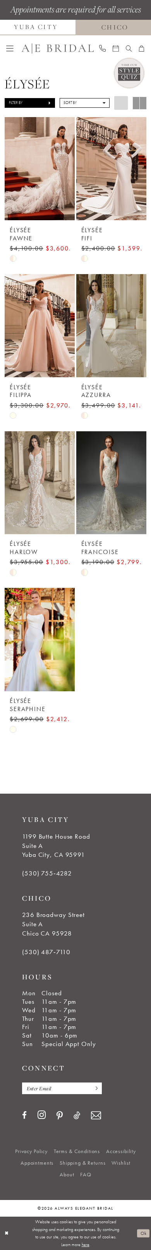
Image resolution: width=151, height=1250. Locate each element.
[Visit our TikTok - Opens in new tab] (77, 1116)
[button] (10, 48)
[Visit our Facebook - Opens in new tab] (24, 1116)
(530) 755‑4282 (47, 873)
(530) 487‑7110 (46, 952)
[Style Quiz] (129, 73)
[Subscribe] (95, 1088)
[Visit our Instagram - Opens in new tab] (42, 1115)
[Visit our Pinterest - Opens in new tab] (60, 1116)
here (85, 1245)
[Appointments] (115, 48)
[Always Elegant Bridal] (57, 48)
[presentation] (39, 168)
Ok (144, 1233)
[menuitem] (10, 48)
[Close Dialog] (7, 1233)
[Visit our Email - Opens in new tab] (96, 1115)
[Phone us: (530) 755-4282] (103, 48)
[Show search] (129, 48)
